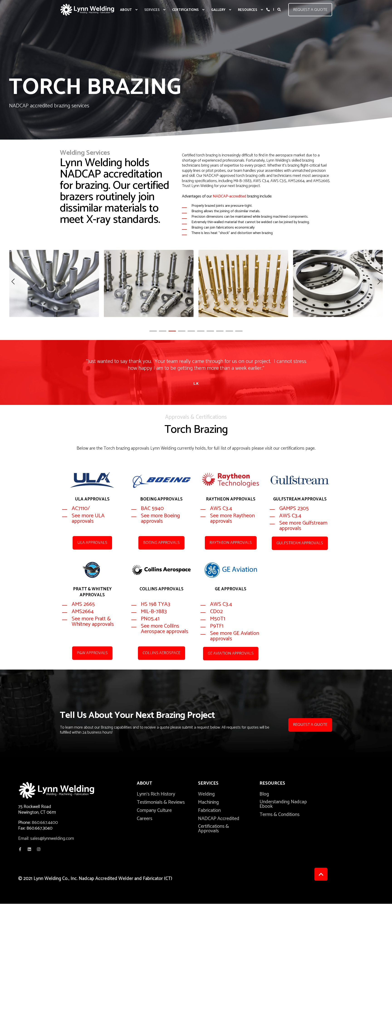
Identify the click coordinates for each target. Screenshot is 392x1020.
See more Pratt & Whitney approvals (93, 621)
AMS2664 (83, 611)
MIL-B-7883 (154, 611)
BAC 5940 (152, 508)
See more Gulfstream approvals (303, 526)
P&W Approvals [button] (92, 653)
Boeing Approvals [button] (161, 542)
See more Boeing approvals (160, 518)
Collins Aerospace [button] (161, 653)
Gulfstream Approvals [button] (300, 543)
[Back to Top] (320, 874)
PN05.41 (150, 618)
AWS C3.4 (221, 508)
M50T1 (217, 618)
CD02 (217, 611)
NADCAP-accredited (229, 196)
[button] (13, 281)
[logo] (63, 790)
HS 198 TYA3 (155, 604)
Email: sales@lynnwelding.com (46, 838)
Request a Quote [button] (310, 9)
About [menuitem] (144, 784)
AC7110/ (81, 508)
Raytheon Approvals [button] (231, 542)
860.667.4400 (45, 822)
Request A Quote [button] (310, 724)
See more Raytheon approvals (232, 518)
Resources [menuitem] (272, 784)
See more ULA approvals (88, 518)
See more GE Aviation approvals (234, 636)
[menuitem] (136, 9)
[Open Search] (279, 9)
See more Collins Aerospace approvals (164, 629)
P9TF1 (217, 626)
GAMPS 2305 (294, 508)
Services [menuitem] (208, 784)
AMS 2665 (83, 604)
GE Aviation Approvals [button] (231, 653)
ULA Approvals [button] (92, 542)
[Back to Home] (87, 9)
